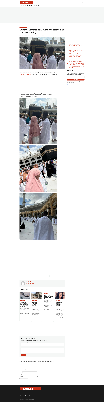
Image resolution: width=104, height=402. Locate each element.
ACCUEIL (22, 5)
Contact (22, 395)
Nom (21, 372)
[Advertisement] (52, 15)
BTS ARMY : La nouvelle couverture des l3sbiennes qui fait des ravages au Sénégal (76, 50)
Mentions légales (28, 395)
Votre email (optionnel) (25, 342)
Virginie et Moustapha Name (25, 74)
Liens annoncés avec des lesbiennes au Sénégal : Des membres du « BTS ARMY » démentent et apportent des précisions (76, 65)
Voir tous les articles (30, 283)
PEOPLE (30, 5)
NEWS (26, 5)
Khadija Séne (29, 35)
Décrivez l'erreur (24, 347)
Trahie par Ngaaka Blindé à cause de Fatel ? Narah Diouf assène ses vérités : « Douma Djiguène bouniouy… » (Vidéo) (76, 56)
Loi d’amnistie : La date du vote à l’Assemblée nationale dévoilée (75, 60)
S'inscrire (76, 79)
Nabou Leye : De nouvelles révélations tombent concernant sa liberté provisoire (60, 305)
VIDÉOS (35, 5)
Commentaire (23, 369)
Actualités (21, 27)
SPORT (39, 5)
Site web (21, 376)
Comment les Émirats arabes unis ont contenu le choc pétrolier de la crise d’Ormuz (24, 304)
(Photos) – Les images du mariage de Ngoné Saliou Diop (48, 297)
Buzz (25, 27)
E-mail (21, 374)
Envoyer (23, 355)
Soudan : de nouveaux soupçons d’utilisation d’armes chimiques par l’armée (36, 305)
